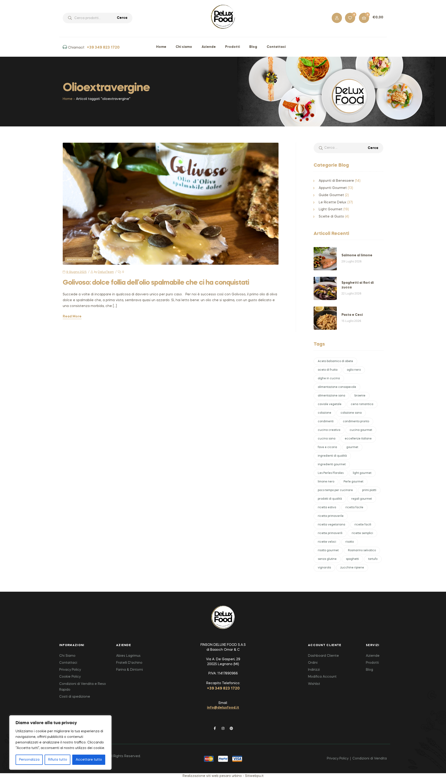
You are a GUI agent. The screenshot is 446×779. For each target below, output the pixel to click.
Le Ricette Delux (332, 202)
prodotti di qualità (330, 499)
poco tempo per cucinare (335, 490)
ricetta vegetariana (331, 524)
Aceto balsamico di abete (335, 361)
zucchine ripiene (352, 567)
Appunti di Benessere (336, 180)
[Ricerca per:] (348, 147)
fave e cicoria (327, 447)
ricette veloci (327, 542)
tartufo (372, 559)
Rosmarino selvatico (362, 550)
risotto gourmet (328, 550)
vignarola (324, 567)
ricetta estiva (327, 507)
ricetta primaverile (331, 516)
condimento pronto (356, 421)
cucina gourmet (361, 430)
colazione (324, 413)
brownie (359, 395)
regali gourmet (361, 499)
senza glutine (327, 559)
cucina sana (326, 438)
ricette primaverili (330, 533)
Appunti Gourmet (79, 260)
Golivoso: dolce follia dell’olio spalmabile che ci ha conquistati (156, 282)
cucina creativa (329, 430)
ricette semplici (362, 533)
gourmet (352, 447)
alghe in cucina (329, 378)
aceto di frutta (328, 370)
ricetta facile (354, 507)
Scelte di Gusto (331, 216)
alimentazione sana (331, 395)
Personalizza (29, 759)
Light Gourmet (330, 209)
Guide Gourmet (331, 195)
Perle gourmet (353, 481)
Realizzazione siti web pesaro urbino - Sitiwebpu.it (223, 776)
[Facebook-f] (214, 728)
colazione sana (351, 413)
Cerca (122, 18)
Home (67, 99)
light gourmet (362, 473)
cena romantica (362, 404)
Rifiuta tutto (57, 759)
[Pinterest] (231, 728)
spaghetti (352, 559)
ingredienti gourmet (332, 464)
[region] (60, 742)
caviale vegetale (329, 404)
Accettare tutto (89, 759)
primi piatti (369, 490)
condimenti (326, 421)
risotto (349, 542)
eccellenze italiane (358, 438)
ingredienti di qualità (332, 456)
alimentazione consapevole (337, 387)
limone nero (326, 481)
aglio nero (354, 370)
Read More (72, 316)
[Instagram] (223, 728)
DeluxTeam (106, 272)
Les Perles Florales (331, 473)
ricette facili (362, 524)
